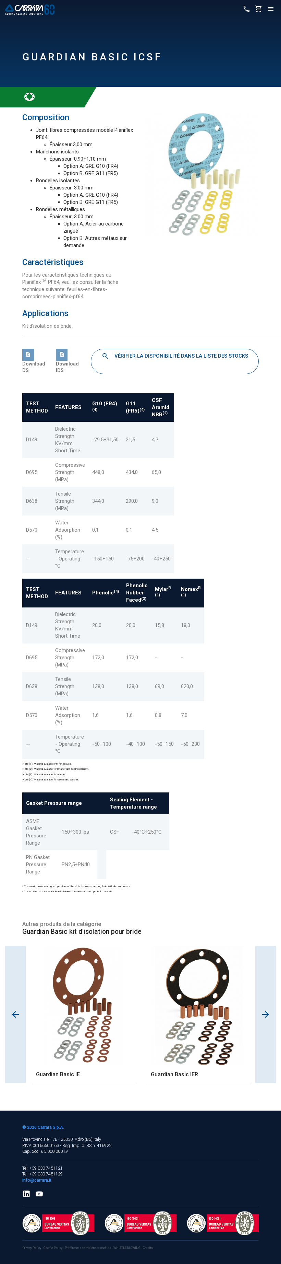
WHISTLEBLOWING (126, 1248)
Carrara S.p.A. (51, 1127)
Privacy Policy (32, 1248)
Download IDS (67, 367)
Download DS (33, 367)
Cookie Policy (53, 1248)
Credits (148, 1248)
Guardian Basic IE (58, 1074)
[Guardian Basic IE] (83, 1006)
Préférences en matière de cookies (88, 1248)
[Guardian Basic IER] (198, 1006)
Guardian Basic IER (174, 1074)
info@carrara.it (36, 1180)
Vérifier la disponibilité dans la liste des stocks (180, 356)
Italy (97, 1139)
